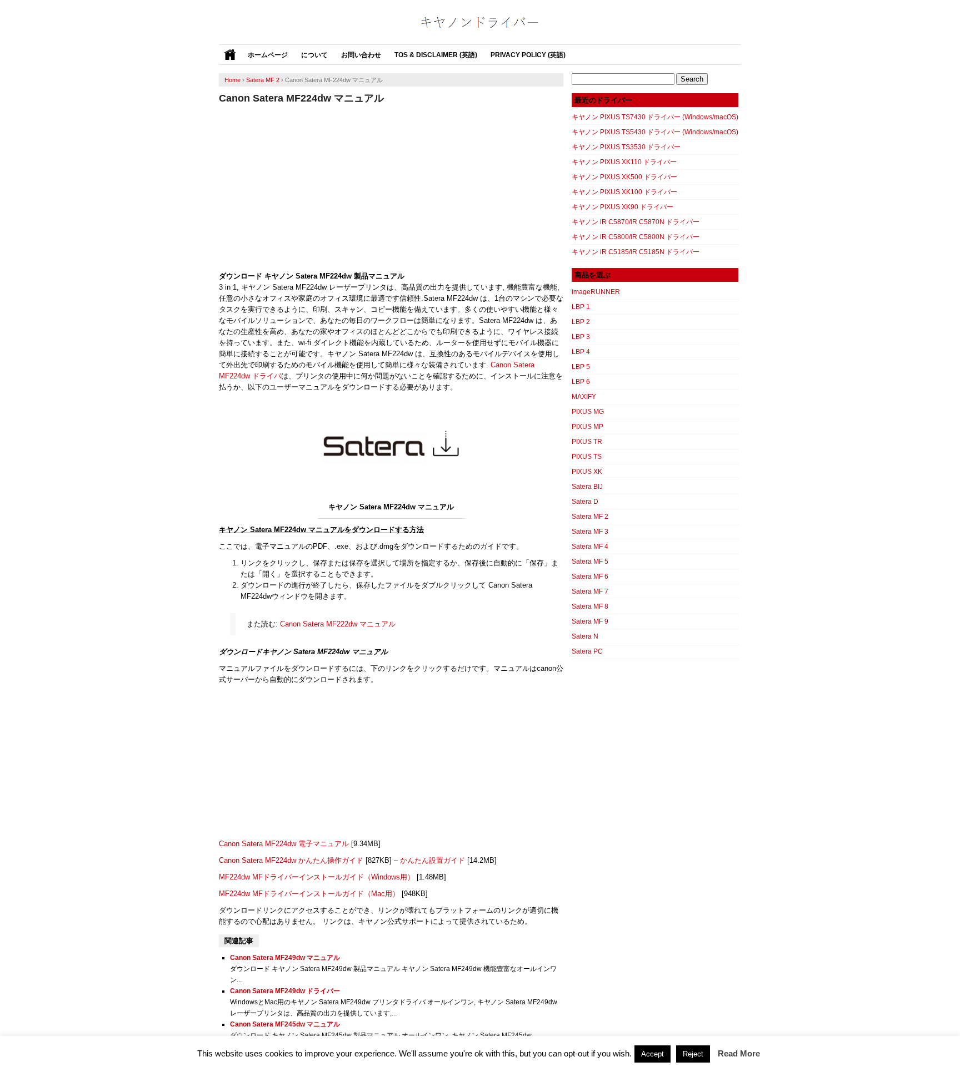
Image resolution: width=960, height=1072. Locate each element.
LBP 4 (581, 352)
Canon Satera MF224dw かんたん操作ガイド (291, 860)
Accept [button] (652, 1054)
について (314, 55)
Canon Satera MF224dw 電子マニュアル (284, 844)
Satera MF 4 (590, 546)
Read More (739, 1053)
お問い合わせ (361, 55)
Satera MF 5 (590, 561)
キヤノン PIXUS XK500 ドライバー (624, 177)
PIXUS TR (587, 442)
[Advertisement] (391, 187)
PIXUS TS (587, 457)
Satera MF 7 (590, 591)
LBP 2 (581, 322)
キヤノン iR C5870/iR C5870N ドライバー (635, 222)
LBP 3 (581, 337)
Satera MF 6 (590, 576)
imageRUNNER (596, 292)
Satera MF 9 (590, 621)
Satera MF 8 (590, 606)
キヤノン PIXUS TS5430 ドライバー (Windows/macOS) (655, 132)
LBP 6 (581, 382)
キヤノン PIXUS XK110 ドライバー (624, 162)
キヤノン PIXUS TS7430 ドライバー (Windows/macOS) (655, 117)
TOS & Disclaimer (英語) (435, 55)
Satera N (585, 636)
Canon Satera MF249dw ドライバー (285, 991)
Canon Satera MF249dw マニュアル (285, 958)
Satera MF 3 (590, 531)
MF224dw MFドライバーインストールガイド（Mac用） (309, 893)
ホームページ (268, 55)
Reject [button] (693, 1054)
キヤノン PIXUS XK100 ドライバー (624, 192)
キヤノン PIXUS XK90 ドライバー (622, 207)
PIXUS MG (588, 412)
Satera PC (587, 651)
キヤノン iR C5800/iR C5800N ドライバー (635, 237)
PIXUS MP (587, 427)
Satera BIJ (587, 487)
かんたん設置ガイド (432, 860)
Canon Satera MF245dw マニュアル (285, 1024)
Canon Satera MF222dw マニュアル (338, 624)
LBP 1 (581, 307)
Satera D (585, 501)
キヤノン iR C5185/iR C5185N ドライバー (635, 252)
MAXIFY (584, 397)
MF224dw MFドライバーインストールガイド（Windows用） (316, 877)
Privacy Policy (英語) (528, 55)
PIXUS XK (587, 472)
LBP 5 (581, 367)
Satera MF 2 (590, 516)
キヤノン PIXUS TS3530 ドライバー (626, 147)
